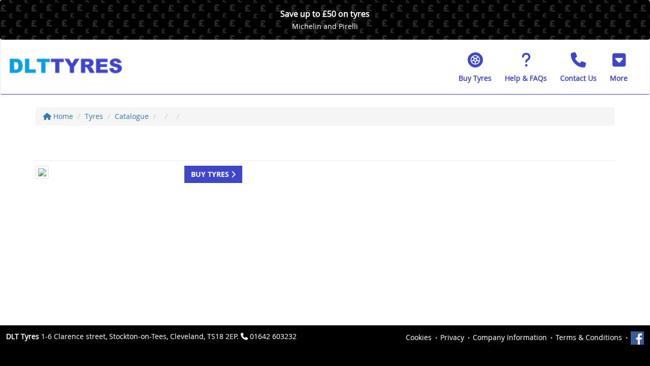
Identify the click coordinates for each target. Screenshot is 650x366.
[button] (618, 67)
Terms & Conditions (589, 337)
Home (62, 116)
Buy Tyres (211, 174)
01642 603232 (273, 336)
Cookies (419, 337)
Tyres (94, 116)
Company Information (510, 337)
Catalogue (132, 116)
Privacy (452, 337)
